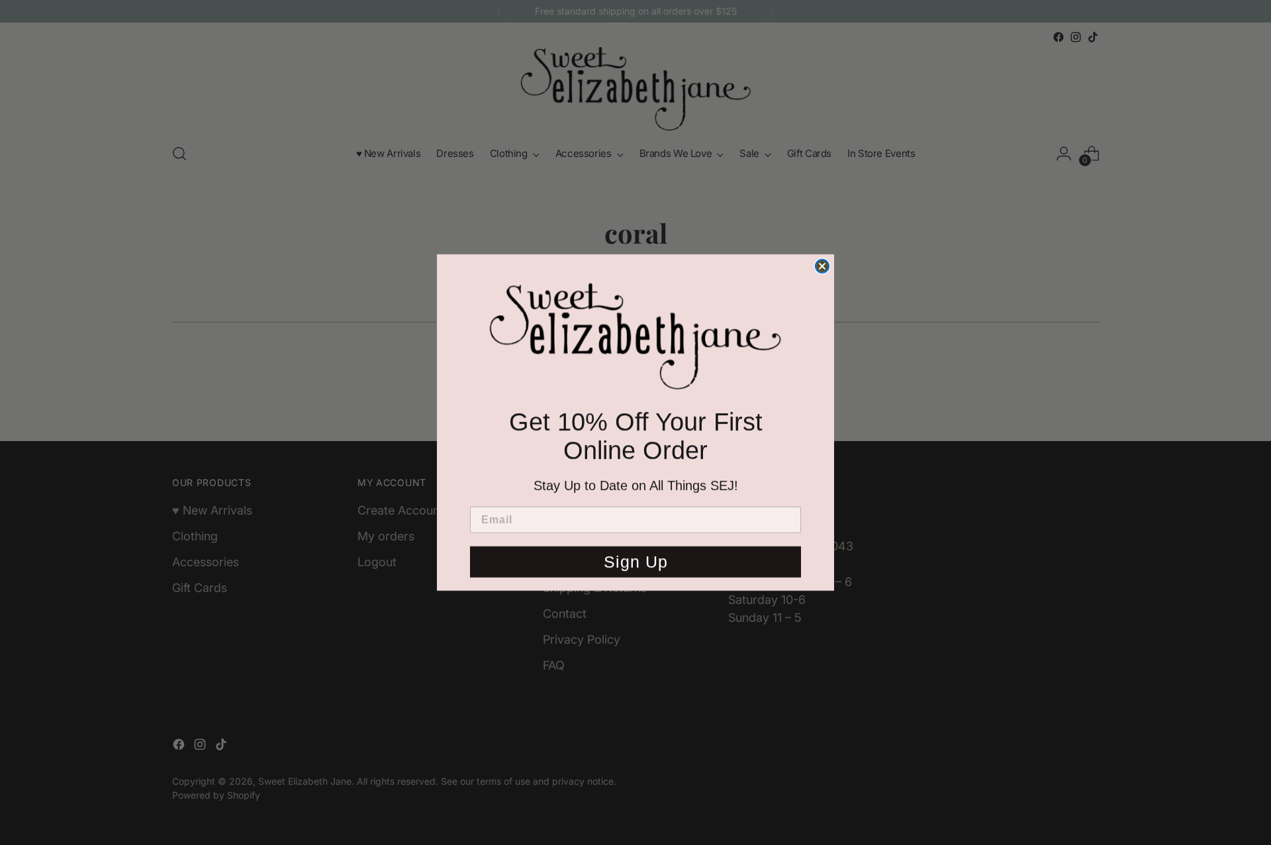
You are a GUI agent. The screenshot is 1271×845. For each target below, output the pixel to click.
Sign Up (635, 566)
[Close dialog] (822, 262)
